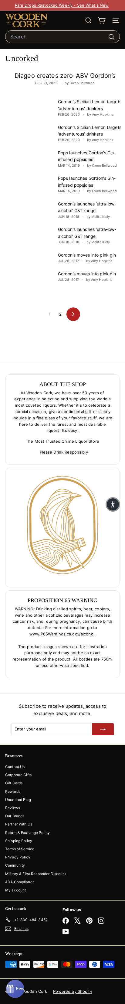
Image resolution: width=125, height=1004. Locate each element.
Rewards (12, 791)
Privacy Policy (17, 857)
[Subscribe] (103, 729)
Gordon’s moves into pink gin (87, 255)
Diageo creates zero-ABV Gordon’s (65, 75)
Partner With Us (18, 824)
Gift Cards (13, 783)
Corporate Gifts (18, 775)
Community (15, 865)
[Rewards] (15, 989)
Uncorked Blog (18, 799)
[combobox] (62, 37)
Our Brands (14, 816)
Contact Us (15, 766)
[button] (113, 504)
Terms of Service (19, 849)
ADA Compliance (20, 882)
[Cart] (101, 20)
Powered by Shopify (72, 991)
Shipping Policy (18, 840)
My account (15, 890)
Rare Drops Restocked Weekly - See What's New (62, 5)
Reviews (12, 807)
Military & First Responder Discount (35, 873)
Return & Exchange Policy (27, 832)
